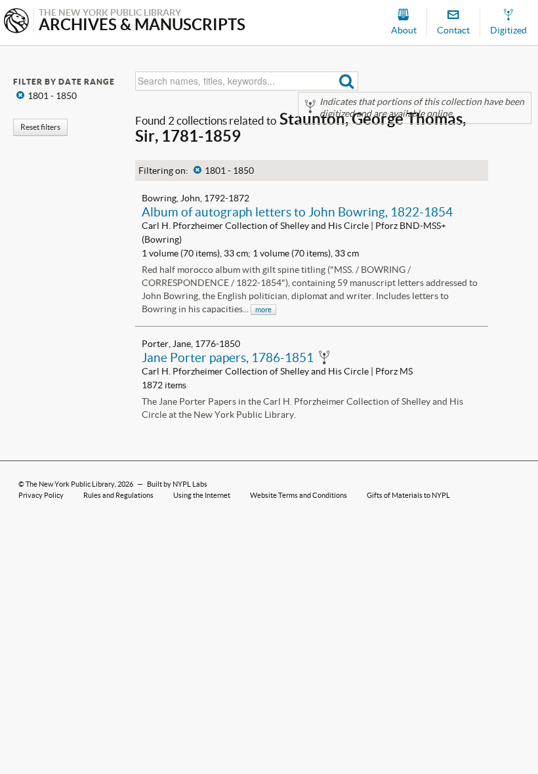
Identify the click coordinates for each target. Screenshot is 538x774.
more (263, 310)
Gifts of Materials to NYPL (408, 495)
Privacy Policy (41, 495)
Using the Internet (201, 495)
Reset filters (40, 127)
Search (346, 81)
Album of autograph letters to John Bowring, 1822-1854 (297, 212)
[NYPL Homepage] (16, 22)
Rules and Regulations (118, 495)
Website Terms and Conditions (298, 495)
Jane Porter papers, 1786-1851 (228, 357)
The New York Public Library (70, 484)
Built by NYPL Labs (177, 484)
